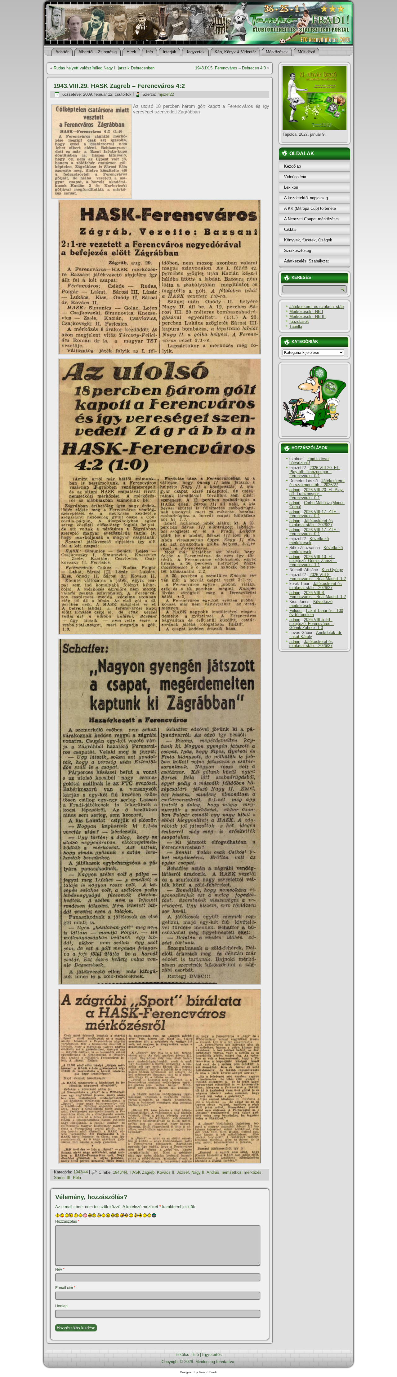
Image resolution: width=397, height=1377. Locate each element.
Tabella (295, 326)
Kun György (332, 569)
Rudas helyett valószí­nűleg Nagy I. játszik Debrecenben (104, 68)
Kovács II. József (173, 1172)
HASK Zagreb (142, 1172)
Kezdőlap (292, 166)
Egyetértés (212, 1354)
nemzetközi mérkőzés (241, 1172)
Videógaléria (295, 176)
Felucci (295, 610)
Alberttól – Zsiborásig (97, 52)
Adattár (62, 52)
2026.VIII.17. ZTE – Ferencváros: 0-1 (314, 513)
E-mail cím (65, 1288)
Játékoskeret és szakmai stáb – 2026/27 (317, 482)
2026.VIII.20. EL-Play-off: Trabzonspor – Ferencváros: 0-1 (314, 471)
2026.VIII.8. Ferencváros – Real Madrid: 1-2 (317, 576)
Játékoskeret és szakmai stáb (316, 306)
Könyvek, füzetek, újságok (308, 240)
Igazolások (299, 321)
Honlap (61, 1306)
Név (60, 1269)
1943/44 (81, 1172)
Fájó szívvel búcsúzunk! (309, 460)
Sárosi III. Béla (67, 1177)
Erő (196, 1354)
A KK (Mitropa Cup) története (310, 208)
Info (149, 52)
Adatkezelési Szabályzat (306, 261)
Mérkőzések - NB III (307, 316)
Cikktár (290, 229)
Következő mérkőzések (309, 540)
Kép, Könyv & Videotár (235, 52)
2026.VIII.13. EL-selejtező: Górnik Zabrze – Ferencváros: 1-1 (313, 560)
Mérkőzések (277, 52)
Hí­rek (131, 52)
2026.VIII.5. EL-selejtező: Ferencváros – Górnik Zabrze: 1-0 (311, 623)
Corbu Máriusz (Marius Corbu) (317, 504)
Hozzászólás (67, 1221)
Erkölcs (182, 1354)
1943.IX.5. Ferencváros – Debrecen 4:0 (230, 68)
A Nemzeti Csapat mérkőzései (311, 219)
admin (294, 489)
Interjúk (169, 52)
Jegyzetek (195, 52)
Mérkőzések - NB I (306, 311)
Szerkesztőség (297, 250)
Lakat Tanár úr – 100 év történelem (316, 612)
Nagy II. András (205, 1172)
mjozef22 (166, 94)
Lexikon (291, 187)
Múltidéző (306, 52)
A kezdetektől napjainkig (306, 198)
